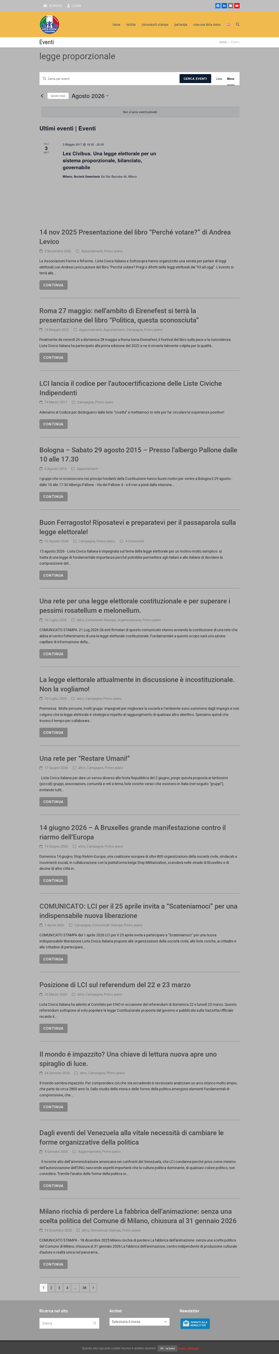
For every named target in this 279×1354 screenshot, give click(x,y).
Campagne (134, 330)
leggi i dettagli (188, 1348)
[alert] (140, 112)
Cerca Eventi (195, 79)
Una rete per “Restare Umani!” (84, 758)
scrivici (55, 6)
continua (53, 285)
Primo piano (113, 251)
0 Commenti (134, 541)
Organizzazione (129, 620)
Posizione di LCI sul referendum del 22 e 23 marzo (115, 985)
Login (76, 6)
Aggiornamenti (90, 330)
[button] (238, 24)
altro (80, 620)
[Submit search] (94, 1323)
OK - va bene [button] (167, 1348)
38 (85, 1287)
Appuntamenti (92, 251)
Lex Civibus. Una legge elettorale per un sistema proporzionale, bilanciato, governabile (109, 160)
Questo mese (58, 95)
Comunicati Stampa (100, 620)
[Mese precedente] (41, 95)
